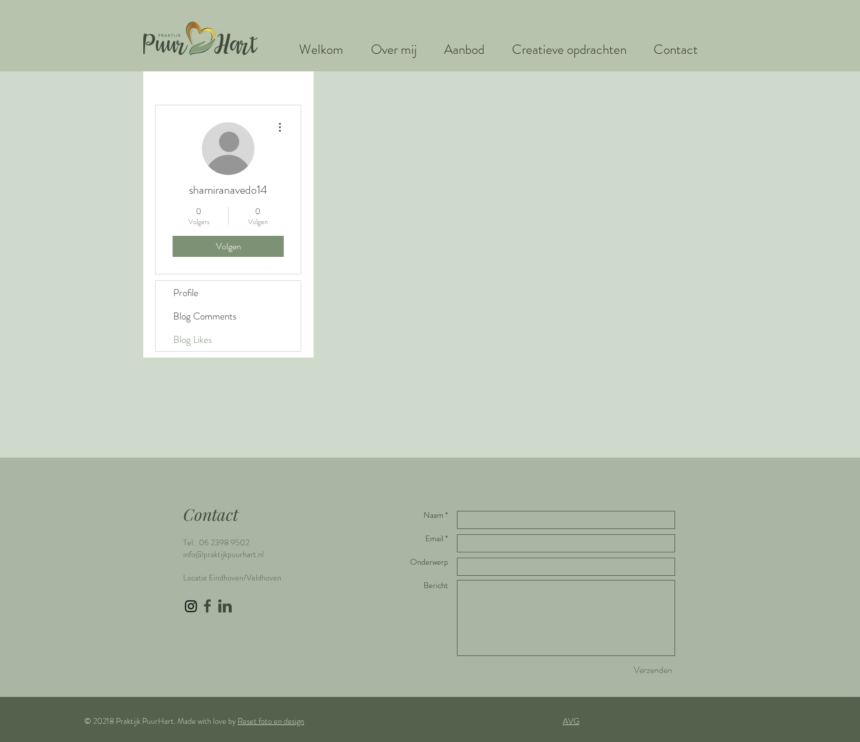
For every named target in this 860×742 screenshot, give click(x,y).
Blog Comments (204, 316)
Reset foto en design (271, 721)
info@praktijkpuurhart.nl (223, 554)
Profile (185, 293)
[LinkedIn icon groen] (225, 606)
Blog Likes (192, 339)
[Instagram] (191, 606)
